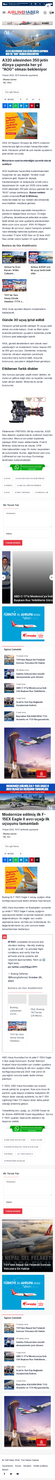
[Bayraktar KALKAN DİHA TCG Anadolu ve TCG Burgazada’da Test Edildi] (27, 716)
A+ (33, 99)
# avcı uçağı (36, 1138)
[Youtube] (17, 1472)
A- (40, 99)
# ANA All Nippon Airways (29, 485)
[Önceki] (4, 577)
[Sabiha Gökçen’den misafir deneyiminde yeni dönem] (27, 674)
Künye (18, 1464)
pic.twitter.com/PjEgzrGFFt (22, 966)
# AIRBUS (8, 485)
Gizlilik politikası (40, 1464)
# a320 (7, 478)
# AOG (7, 492)
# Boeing (8, 1152)
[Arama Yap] (45, 12)
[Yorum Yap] (27, 99)
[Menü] (4, 12)
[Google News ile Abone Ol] (12, 92)
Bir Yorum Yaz (11, 505)
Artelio (43, 1458)
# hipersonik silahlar (14, 1159)
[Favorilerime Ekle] (20, 99)
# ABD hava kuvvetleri (15, 1138)
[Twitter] (11, 1472)
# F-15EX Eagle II (25, 1152)
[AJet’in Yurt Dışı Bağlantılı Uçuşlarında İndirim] (27, 702)
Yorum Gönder (13, 543)
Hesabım (27, 1464)
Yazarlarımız (7, 1464)
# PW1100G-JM (41, 492)
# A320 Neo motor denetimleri (30, 478)
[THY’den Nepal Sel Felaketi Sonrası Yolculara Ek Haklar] (27, 660)
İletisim (5, 1468)
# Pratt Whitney (22, 492)
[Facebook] (4, 1472)
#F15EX (12, 941)
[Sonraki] (51, 577)
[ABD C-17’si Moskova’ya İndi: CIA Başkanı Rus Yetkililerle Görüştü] (27, 577)
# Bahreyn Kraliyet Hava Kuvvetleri (21, 1145)
